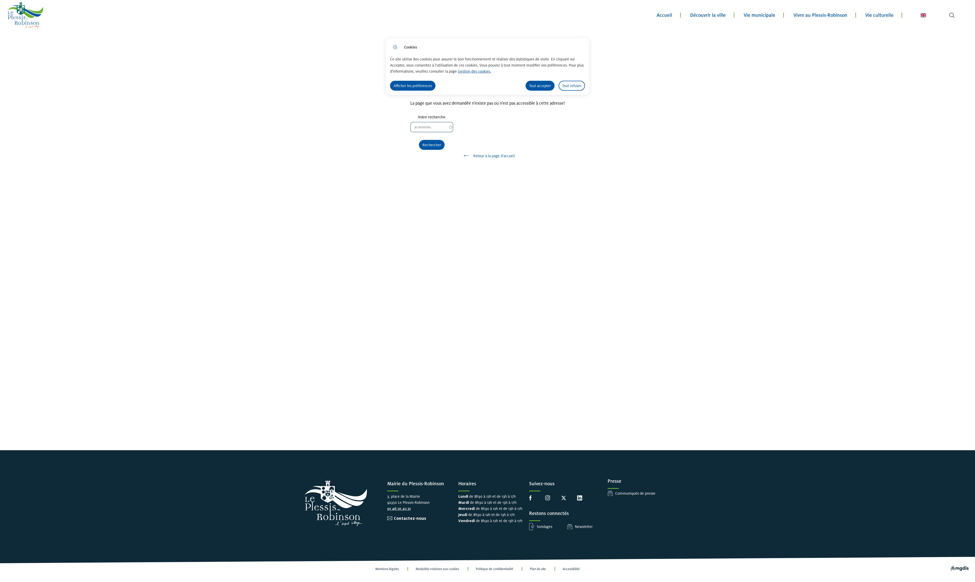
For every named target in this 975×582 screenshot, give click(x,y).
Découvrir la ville (708, 15)
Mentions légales (387, 569)
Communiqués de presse (635, 493)
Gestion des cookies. (474, 71)
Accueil (664, 15)
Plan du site (538, 569)
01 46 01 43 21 (399, 508)
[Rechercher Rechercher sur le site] (952, 15)
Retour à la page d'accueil (494, 155)
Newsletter (584, 526)
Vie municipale (759, 15)
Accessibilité (571, 569)
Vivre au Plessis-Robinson (820, 15)
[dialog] (487, 66)
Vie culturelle (879, 15)
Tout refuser (571, 85)
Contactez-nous (410, 518)
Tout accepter (540, 85)
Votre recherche (431, 117)
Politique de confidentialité (494, 569)
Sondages (544, 526)
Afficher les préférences (413, 85)
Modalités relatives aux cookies (437, 569)
